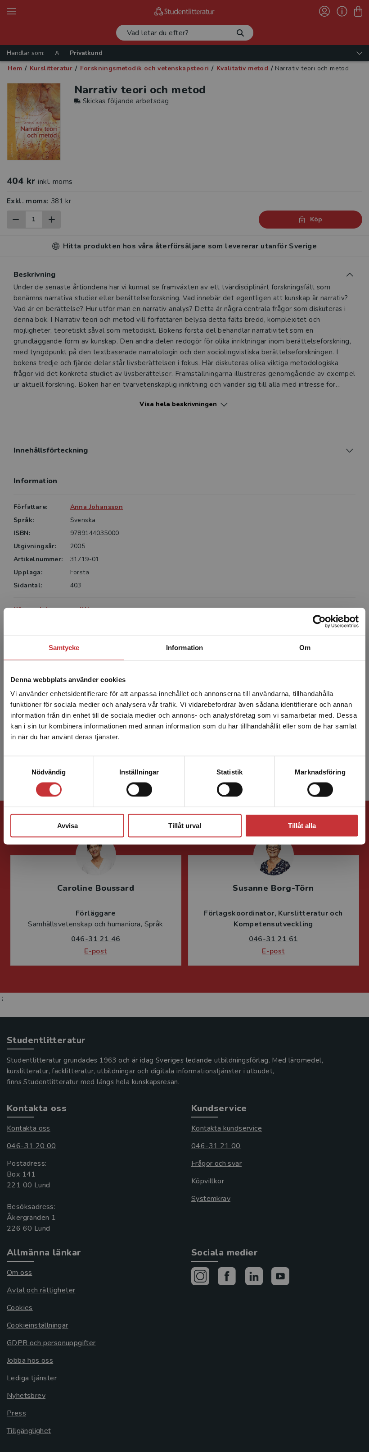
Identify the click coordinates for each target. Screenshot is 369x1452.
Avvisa (67, 825)
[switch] (139, 789)
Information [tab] (184, 647)
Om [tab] (304, 647)
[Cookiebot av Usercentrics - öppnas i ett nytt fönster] (319, 621)
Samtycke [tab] (64, 647)
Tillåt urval (184, 825)
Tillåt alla (302, 825)
